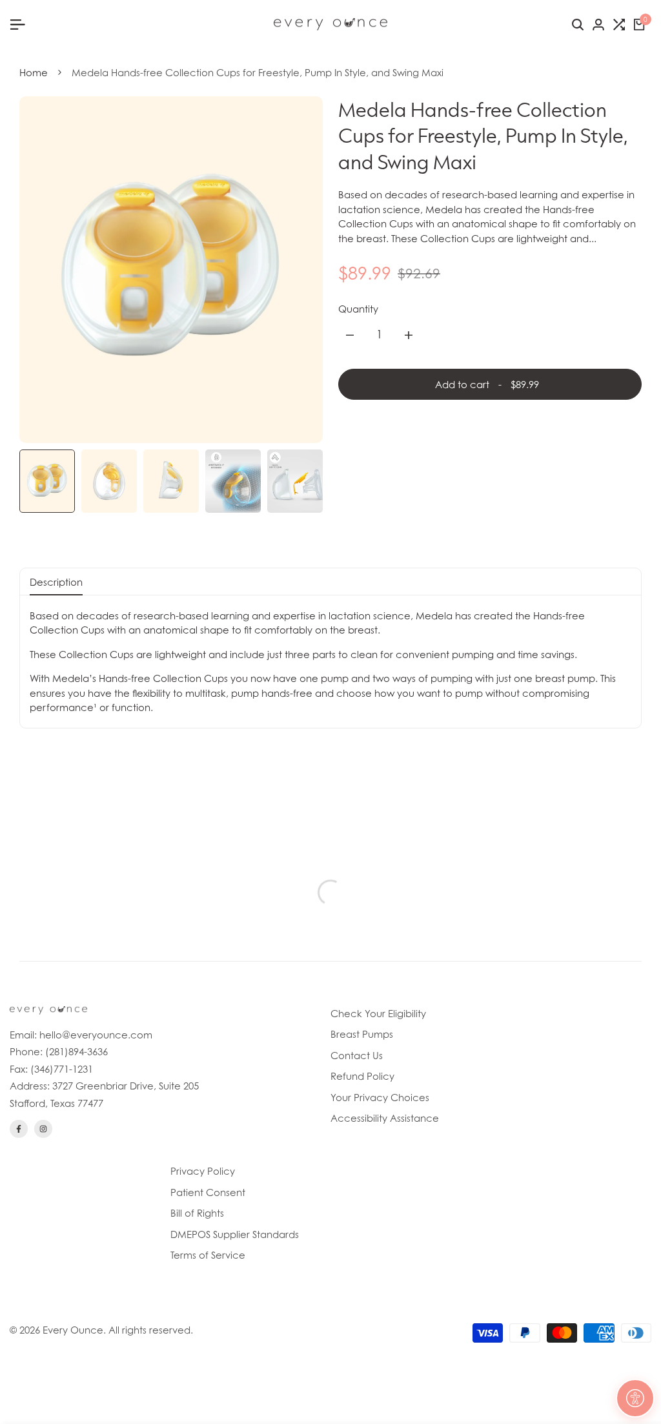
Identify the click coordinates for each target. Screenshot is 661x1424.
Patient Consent (207, 1192)
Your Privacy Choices (379, 1097)
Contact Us (356, 1055)
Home (33, 72)
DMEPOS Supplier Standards (234, 1234)
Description (56, 582)
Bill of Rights (197, 1213)
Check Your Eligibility (378, 1013)
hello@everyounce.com (95, 1034)
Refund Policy (362, 1076)
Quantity (358, 309)
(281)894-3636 (76, 1051)
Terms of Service (207, 1255)
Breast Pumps (361, 1034)
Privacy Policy (202, 1171)
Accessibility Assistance (384, 1118)
